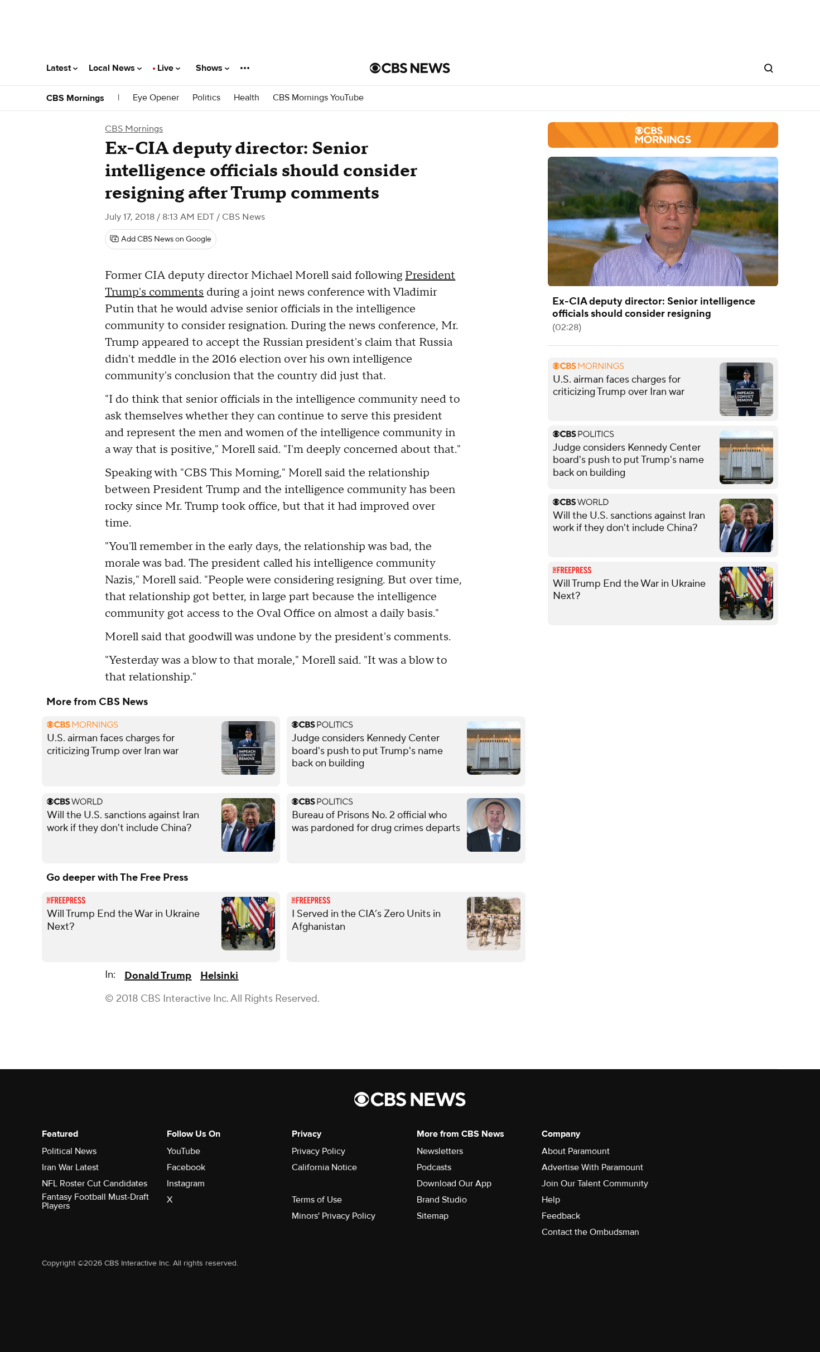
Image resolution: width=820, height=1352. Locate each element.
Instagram (186, 1183)
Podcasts (434, 1167)
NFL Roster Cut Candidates (94, 1183)
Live (166, 68)
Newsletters (440, 1151)
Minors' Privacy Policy (333, 1215)
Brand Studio (442, 1199)
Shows (210, 68)
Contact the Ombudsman (590, 1232)
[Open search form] (769, 68)
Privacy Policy (318, 1151)
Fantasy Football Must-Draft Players (95, 1201)
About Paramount (576, 1151)
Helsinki (219, 975)
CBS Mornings (75, 98)
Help (551, 1199)
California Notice (324, 1167)
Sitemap (432, 1215)
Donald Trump (157, 975)
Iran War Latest (70, 1167)
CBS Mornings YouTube (318, 98)
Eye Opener (156, 98)
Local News (113, 68)
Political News (69, 1151)
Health (246, 98)
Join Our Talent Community (595, 1183)
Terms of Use (317, 1199)
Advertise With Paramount (592, 1167)
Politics (206, 98)
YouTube (183, 1151)
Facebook (186, 1167)
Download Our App (454, 1183)
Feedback (561, 1215)
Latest (59, 68)
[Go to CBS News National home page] (410, 68)
